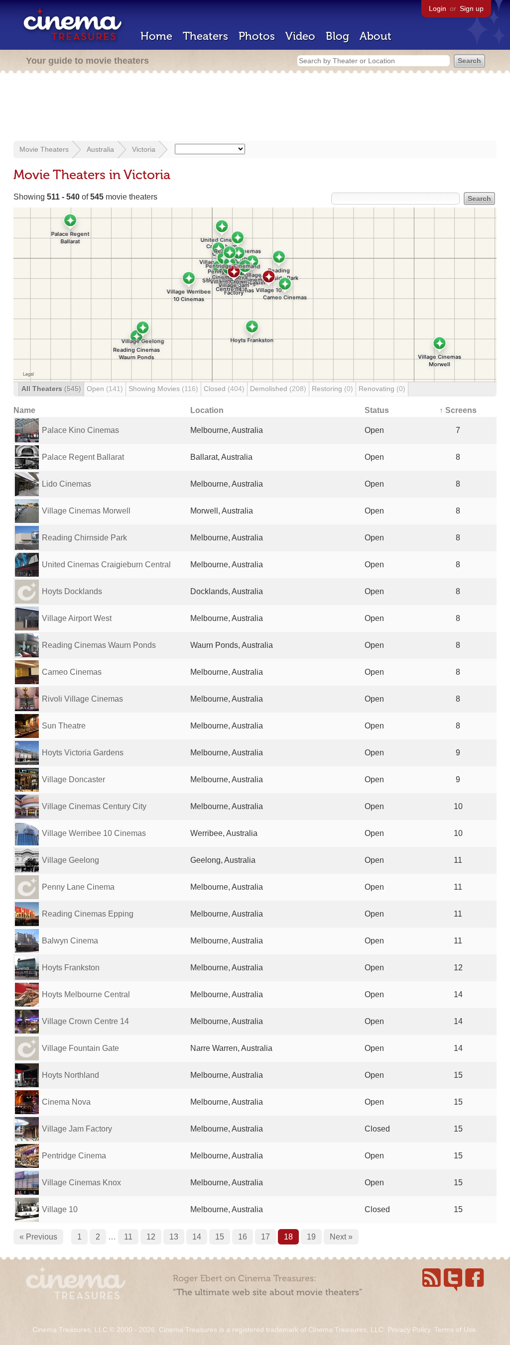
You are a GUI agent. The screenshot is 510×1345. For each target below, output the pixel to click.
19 (311, 1237)
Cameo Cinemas (72, 672)
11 (128, 1237)
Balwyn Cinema (70, 940)
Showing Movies (163, 389)
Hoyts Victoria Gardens (83, 752)
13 (173, 1237)
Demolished (278, 389)
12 (150, 1237)
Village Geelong (70, 860)
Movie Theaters (44, 149)
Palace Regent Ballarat (83, 457)
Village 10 (60, 1209)
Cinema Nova (66, 1102)
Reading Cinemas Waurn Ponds (99, 645)
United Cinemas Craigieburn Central (106, 564)
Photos (257, 36)
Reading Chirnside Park (84, 537)
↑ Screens (458, 410)
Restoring (332, 389)
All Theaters (51, 389)
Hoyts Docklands (72, 591)
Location (207, 410)
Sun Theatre (64, 726)
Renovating (382, 389)
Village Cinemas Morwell (86, 511)
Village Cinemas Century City (94, 806)
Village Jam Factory (77, 1129)
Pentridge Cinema (74, 1155)
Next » (341, 1237)
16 (242, 1237)
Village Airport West (77, 618)
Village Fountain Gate (80, 1048)
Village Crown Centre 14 (85, 1021)
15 (219, 1237)
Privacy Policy (408, 1330)
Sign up (472, 8)
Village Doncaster (73, 779)
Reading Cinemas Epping (87, 914)
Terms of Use (455, 1330)
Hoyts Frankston (71, 967)
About (375, 36)
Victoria (143, 149)
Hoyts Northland (70, 1075)
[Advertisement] (255, 108)
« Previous (38, 1237)
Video (300, 36)
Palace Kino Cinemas (80, 430)
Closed (224, 389)
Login (437, 8)
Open (105, 389)
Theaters (205, 36)
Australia (100, 149)
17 (265, 1237)
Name (24, 410)
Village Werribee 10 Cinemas (94, 833)
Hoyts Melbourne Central (86, 994)
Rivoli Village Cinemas (82, 699)
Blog (337, 36)
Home (156, 36)
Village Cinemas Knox (81, 1182)
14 (196, 1237)
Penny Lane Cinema (78, 887)
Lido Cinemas (66, 484)
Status (377, 410)
